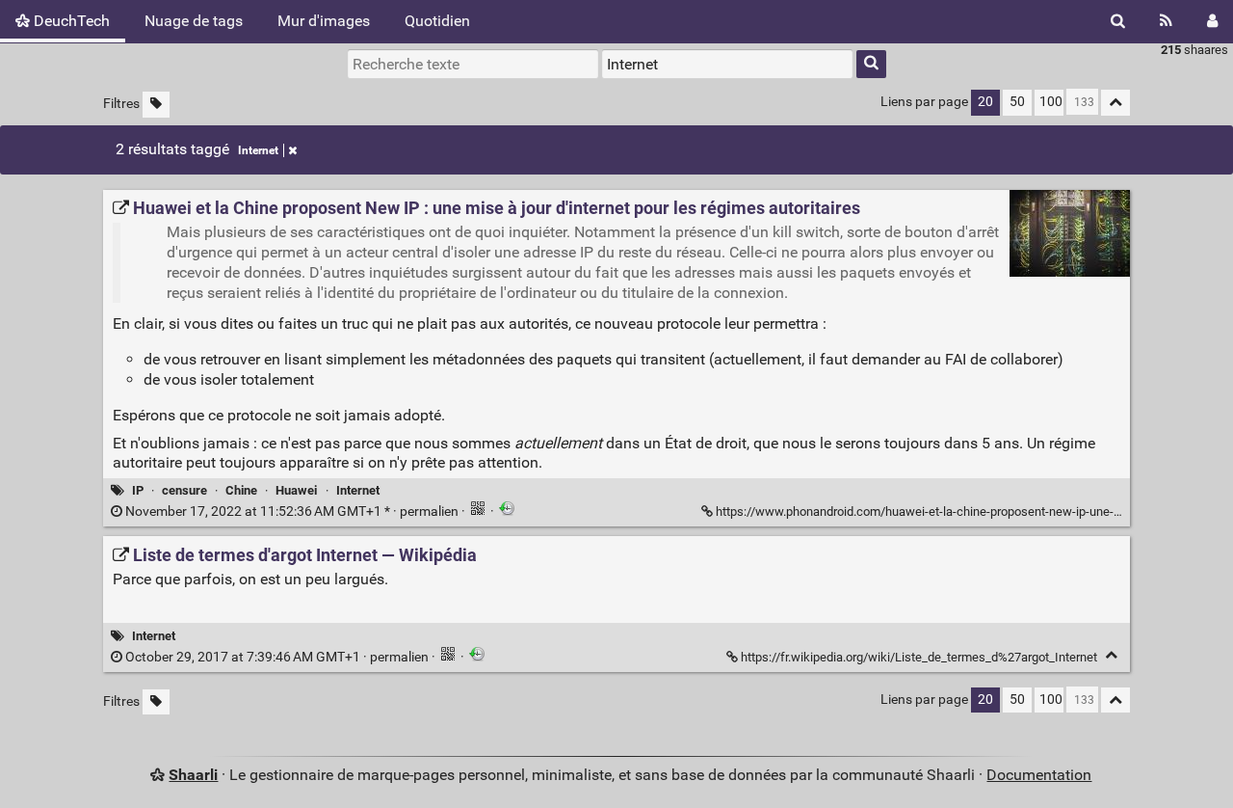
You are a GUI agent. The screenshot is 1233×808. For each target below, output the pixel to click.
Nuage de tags (193, 21)
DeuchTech (70, 21)
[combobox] (727, 63)
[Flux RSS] (1166, 21)
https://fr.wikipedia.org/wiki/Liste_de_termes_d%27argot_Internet (919, 657)
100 (1050, 102)
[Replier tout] (1115, 103)
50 (1017, 102)
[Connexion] (1212, 21)
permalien (291, 511)
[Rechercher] (1118, 21)
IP (138, 490)
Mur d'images (323, 21)
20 (985, 102)
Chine (241, 490)
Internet (258, 150)
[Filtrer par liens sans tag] (156, 105)
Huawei (296, 490)
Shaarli (193, 775)
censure (184, 490)
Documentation (1038, 775)
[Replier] (1111, 655)
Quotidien (437, 21)
